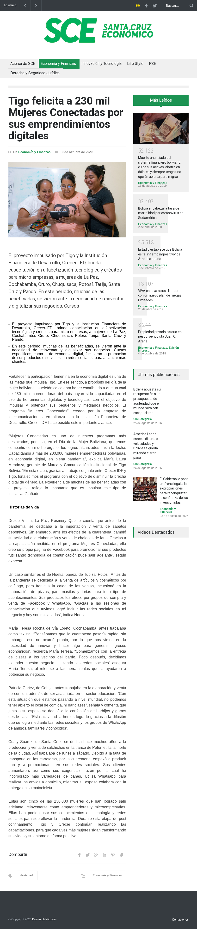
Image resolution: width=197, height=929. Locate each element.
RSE (152, 63)
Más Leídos (161, 100)
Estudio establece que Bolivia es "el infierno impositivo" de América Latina (160, 254)
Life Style (135, 63)
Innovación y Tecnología (101, 63)
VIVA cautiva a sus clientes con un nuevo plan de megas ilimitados (159, 295)
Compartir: (18, 854)
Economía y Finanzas (58, 63)
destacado (27, 875)
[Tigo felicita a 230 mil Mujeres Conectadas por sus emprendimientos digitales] (67, 199)
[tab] (161, 102)
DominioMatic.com (44, 919)
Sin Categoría (142, 419)
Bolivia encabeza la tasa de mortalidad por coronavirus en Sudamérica (161, 213)
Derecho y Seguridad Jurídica (35, 73)
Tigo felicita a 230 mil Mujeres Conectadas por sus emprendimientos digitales (65, 118)
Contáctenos (180, 919)
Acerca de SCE (22, 63)
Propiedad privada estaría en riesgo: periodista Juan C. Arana (160, 336)
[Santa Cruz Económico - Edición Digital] (98, 40)
